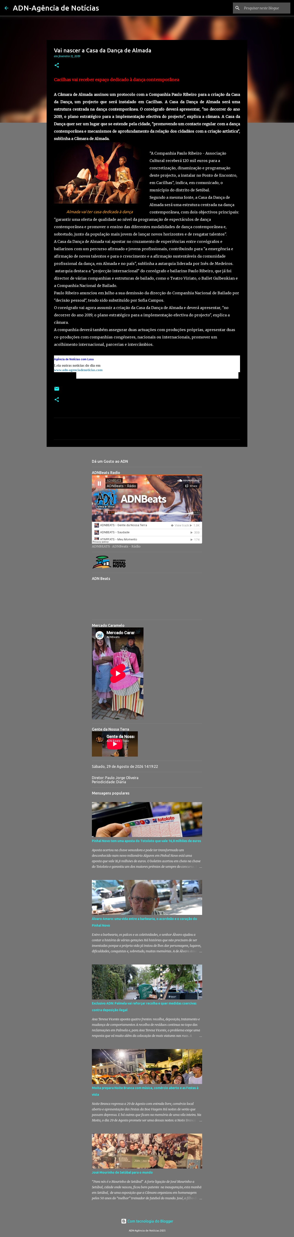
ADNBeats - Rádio (126, 546)
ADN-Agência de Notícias (56, 8)
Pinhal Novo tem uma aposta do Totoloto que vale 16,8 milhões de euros (146, 841)
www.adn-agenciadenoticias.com (78, 370)
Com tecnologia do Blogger (150, 1221)
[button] (56, 65)
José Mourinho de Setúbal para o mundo (122, 1172)
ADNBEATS (101, 546)
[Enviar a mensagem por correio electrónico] (56, 390)
